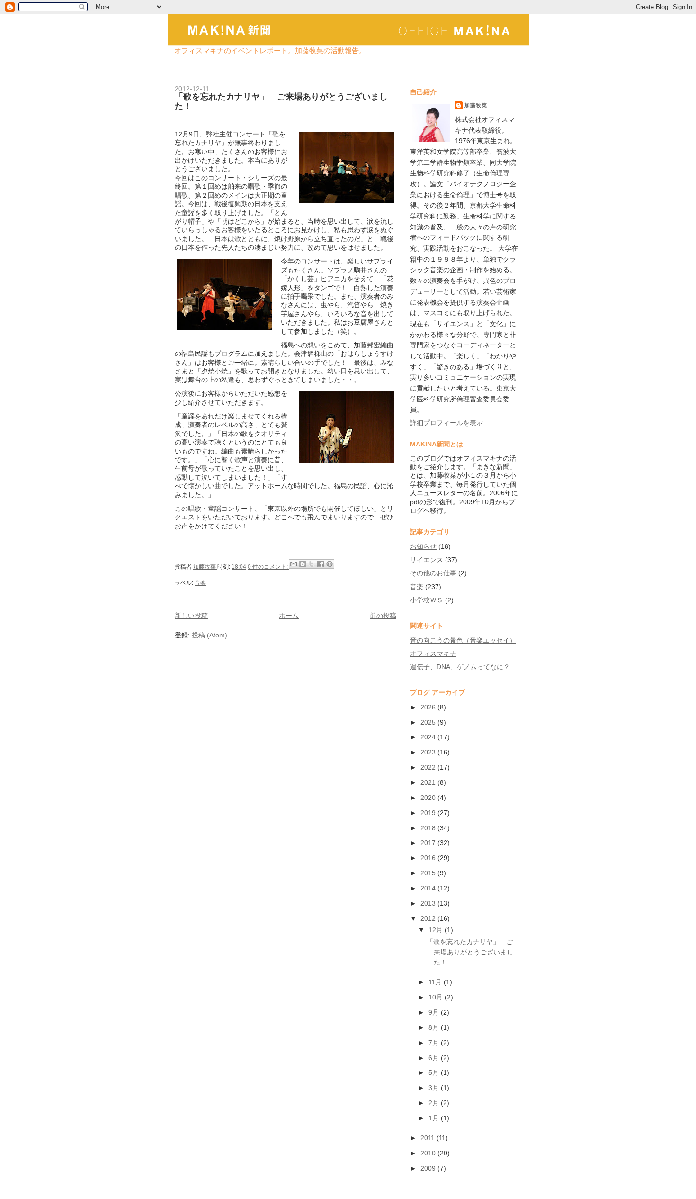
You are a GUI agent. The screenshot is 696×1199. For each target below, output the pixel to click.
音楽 (200, 583)
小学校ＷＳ (426, 600)
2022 (428, 767)
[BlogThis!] (302, 564)
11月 (436, 982)
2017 (428, 842)
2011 (428, 1138)
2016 (428, 858)
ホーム (289, 615)
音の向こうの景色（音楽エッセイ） (463, 640)
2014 (428, 888)
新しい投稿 (191, 615)
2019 (428, 813)
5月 (434, 1072)
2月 (434, 1103)
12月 (436, 930)
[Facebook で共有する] (320, 564)
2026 (428, 707)
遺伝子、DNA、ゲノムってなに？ (460, 667)
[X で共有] (311, 564)
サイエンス (426, 559)
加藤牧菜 (475, 105)
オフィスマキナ (433, 653)
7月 (434, 1042)
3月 (434, 1087)
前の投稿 (383, 615)
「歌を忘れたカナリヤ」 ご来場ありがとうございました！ (281, 101)
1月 (434, 1118)
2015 (428, 873)
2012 (428, 918)
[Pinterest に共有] (329, 564)
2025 (428, 722)
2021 (428, 782)
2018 (428, 828)
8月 (434, 1027)
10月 (436, 997)
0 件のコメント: (268, 566)
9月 (434, 1012)
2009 (428, 1168)
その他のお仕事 (433, 573)
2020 (428, 797)
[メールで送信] (293, 564)
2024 (428, 737)
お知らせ (423, 546)
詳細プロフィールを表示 (446, 423)
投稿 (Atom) (209, 635)
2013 (428, 903)
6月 (434, 1058)
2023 (428, 752)
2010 (428, 1153)
